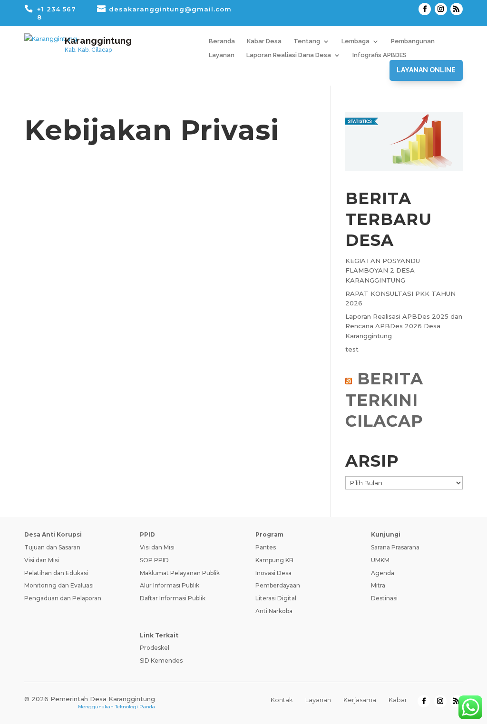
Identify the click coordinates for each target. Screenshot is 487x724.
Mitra (378, 585)
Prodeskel (154, 647)
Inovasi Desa (273, 573)
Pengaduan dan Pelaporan (62, 598)
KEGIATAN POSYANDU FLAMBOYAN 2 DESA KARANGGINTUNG (382, 270)
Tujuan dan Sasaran (52, 547)
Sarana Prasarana (395, 547)
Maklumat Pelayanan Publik (180, 573)
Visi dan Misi (41, 560)
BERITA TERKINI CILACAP (384, 399)
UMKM (380, 560)
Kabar (398, 700)
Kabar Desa (264, 41)
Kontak (282, 700)
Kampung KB (274, 560)
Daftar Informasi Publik (172, 598)
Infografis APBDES (379, 55)
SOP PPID (154, 560)
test (352, 349)
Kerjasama (359, 700)
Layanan (221, 55)
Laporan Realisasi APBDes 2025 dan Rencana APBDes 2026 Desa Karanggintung (403, 326)
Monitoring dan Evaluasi (59, 585)
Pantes (265, 547)
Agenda (382, 573)
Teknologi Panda (135, 707)
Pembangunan (413, 41)
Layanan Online (426, 70)
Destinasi (384, 598)
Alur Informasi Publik (169, 585)
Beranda (222, 41)
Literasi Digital (275, 598)
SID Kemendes (161, 660)
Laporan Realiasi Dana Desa (288, 55)
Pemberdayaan (277, 585)
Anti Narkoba (273, 611)
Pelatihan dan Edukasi (56, 573)
